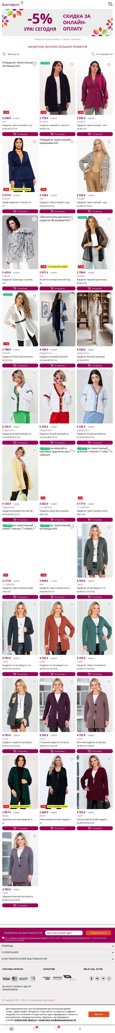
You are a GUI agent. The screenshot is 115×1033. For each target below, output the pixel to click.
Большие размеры (51, 39)
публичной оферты (25, 1020)
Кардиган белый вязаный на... (17, 433)
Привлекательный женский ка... (18, 896)
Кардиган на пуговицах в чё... (17, 665)
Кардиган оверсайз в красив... (55, 511)
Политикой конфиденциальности (75, 938)
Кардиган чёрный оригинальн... (92, 279)
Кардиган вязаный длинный (53, 356)
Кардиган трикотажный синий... (18, 588)
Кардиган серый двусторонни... (18, 279)
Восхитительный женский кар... (55, 279)
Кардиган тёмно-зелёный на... (92, 665)
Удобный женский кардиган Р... (18, 819)
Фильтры (13, 54)
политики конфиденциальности (57, 1020)
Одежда (65, 39)
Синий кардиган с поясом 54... (17, 202)
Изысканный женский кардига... (55, 819)
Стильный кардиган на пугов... (55, 742)
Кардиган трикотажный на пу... (17, 125)
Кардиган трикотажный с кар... (55, 202)
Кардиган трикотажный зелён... (93, 511)
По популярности (104, 54)
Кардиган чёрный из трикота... (55, 125)
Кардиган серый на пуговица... (17, 742)
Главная (37, 39)
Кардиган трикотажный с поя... (92, 125)
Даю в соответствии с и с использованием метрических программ (55, 939)
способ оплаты (10, 989)
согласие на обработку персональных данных (28, 938)
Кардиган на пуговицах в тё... (91, 588)
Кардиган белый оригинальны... (18, 356)
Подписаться (98, 932)
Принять (98, 1014)
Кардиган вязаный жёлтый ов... (18, 511)
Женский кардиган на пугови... (92, 742)
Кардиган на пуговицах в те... (54, 665)
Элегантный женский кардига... (92, 819)
